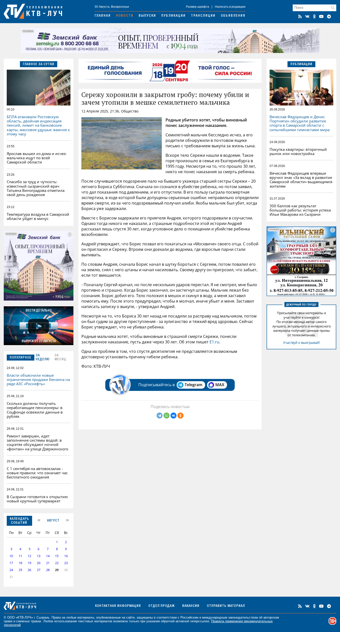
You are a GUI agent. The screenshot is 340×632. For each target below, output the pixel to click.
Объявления (233, 16)
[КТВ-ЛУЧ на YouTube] (321, 16)
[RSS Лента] (300, 16)
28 (48, 570)
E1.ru (214, 342)
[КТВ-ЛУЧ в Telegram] (329, 16)
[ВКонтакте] (173, 416)
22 (56, 563)
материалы (85, 617)
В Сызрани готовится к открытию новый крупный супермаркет (37, 498)
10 (11, 556)
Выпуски (147, 16)
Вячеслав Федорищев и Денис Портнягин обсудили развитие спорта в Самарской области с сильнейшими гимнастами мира (300, 123)
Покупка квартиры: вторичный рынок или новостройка (298, 151)
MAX (219, 384)
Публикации (173, 16)
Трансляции (203, 16)
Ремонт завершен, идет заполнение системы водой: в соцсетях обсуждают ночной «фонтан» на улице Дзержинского (37, 442)
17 (11, 563)
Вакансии (190, 606)
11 (20, 556)
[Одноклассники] (180, 416)
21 (48, 563)
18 (20, 563)
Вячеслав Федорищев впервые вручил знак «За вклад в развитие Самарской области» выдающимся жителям (301, 180)
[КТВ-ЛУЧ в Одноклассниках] (314, 16)
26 (29, 570)
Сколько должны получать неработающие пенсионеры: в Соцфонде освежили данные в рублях (35, 410)
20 (38, 563)
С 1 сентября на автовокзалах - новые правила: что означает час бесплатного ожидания (37, 473)
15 (56, 556)
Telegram (193, 384)
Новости (124, 16)
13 (38, 556)
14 (48, 556)
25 (20, 570)
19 (29, 563)
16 (66, 556)
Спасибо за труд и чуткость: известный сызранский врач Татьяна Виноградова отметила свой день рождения (35, 188)
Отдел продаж (161, 606)
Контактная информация (118, 606)
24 (11, 570)
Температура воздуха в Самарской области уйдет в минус (38, 216)
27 (38, 570)
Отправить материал (226, 606)
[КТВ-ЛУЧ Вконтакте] (307, 16)
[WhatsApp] (167, 416)
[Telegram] (160, 416)
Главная (103, 16)
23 (66, 563)
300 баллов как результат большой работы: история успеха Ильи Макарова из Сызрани (300, 210)
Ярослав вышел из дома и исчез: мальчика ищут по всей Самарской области (36, 158)
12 (29, 556)
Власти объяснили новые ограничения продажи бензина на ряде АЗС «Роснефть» (38, 379)
